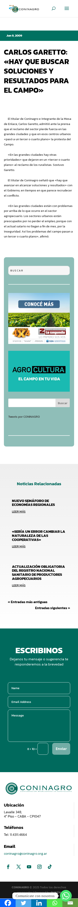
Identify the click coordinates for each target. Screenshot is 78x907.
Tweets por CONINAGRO (24, 416)
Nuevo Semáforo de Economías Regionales (33, 503)
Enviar (61, 748)
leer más (19, 511)
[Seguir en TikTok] (50, 866)
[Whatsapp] (66, 896)
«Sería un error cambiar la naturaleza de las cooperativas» (38, 535)
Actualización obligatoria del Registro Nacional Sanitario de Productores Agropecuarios (38, 572)
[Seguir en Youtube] (29, 866)
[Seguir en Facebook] (8, 866)
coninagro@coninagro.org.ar (25, 853)
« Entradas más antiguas (27, 601)
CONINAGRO (21, 887)
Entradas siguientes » (52, 607)
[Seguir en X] (18, 866)
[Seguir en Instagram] (39, 866)
